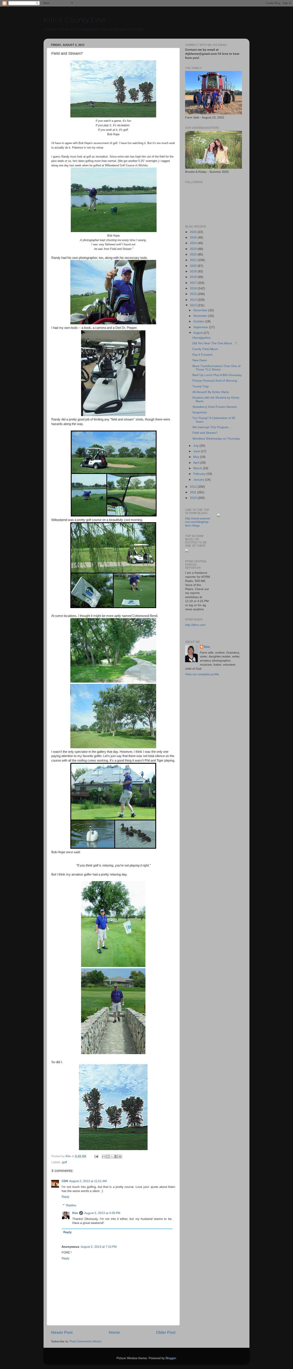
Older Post (165, 1332)
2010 (194, 497)
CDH (65, 1181)
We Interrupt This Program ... (212, 427)
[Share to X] (112, 1156)
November (200, 315)
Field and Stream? (204, 432)
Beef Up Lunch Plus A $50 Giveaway (217, 375)
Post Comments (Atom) (85, 1341)
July (196, 445)
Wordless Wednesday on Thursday (216, 438)
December (200, 310)
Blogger (171, 1358)
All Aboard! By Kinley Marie (210, 392)
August (198, 332)
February (200, 473)
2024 (194, 243)
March (198, 468)
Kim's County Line (75, 19)
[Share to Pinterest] (120, 1156)
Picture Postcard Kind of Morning (214, 380)
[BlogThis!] (108, 1156)
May (196, 456)
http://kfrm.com (195, 625)
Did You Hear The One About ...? (214, 343)
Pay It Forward (202, 354)
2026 (194, 232)
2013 (194, 305)
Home (114, 1332)
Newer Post (61, 1332)
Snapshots (199, 412)
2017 (194, 282)
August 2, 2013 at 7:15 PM (99, 1246)
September (201, 327)
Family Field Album (205, 349)
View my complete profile (202, 674)
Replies (71, 1205)
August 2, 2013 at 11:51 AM (88, 1181)
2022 (194, 254)
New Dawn (199, 360)
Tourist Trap (200, 386)
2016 (194, 288)
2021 (194, 260)
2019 (194, 271)
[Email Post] (96, 1156)
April (196, 462)
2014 (194, 299)
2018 (194, 277)
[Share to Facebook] (116, 1156)
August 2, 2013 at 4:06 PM (102, 1213)
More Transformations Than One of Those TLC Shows (216, 367)
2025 (194, 237)
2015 (194, 294)
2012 (194, 486)
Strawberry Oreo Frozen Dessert (214, 406)
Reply (65, 1196)
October (199, 321)
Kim (75, 1213)
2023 (194, 248)
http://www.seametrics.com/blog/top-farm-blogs (197, 522)
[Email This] (104, 1156)
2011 (193, 492)
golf (64, 1162)
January (199, 479)
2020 (194, 265)
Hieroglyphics (201, 337)
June (197, 451)
